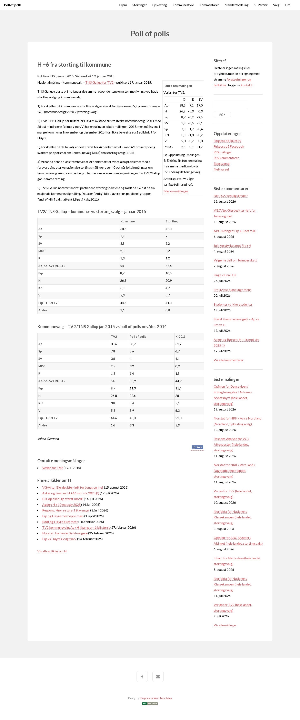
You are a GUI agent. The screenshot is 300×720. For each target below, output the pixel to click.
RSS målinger (223, 152)
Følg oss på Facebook (229, 146)
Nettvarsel (221, 169)
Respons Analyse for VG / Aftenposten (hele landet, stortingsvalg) (231, 444)
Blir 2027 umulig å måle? (231, 195)
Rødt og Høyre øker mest (60, 522)
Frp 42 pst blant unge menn (232, 290)
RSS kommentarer (226, 158)
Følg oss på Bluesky (227, 140)
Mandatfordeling (236, 5)
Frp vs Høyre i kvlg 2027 (59, 539)
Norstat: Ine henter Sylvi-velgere (65, 533)
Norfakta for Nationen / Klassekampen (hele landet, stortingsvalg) (232, 517)
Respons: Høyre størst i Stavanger (66, 510)
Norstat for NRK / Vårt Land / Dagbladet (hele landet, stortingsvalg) (234, 470)
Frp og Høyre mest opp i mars (63, 516)
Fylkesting (159, 5)
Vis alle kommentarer (228, 360)
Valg (276, 5)
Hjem (123, 5)
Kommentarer (209, 5)
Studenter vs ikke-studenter (233, 304)
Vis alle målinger (225, 625)
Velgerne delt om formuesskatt (235, 260)
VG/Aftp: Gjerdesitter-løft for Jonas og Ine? (73, 487)
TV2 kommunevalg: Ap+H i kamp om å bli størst (76, 527)
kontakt (246, 85)
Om (287, 5)
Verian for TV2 (52, 468)
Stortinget (139, 5)
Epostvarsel (222, 163)
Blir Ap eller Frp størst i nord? (62, 499)
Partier (263, 5)
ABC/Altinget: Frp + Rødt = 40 (235, 231)
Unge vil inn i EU (225, 275)
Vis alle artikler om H (52, 551)
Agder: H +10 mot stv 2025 (61, 504)
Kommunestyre (183, 5)
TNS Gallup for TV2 (99, 82)
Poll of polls (12, 5)
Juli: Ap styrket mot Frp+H (232, 245)
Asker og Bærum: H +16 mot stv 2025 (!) (70, 493)
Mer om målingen (175, 191)
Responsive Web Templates (156, 698)
